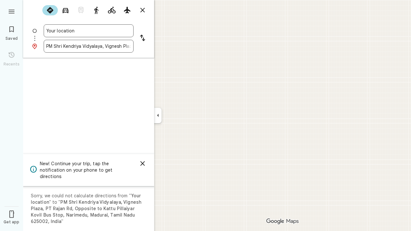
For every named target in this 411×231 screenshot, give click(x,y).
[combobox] (88, 30)
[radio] (50, 10)
